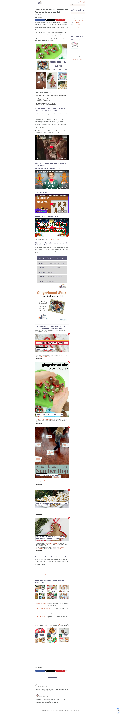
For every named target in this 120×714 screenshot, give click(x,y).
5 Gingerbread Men (40, 99)
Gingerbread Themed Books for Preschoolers (45, 103)
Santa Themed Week (43, 621)
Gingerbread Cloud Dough (45, 356)
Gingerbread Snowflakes (42, 701)
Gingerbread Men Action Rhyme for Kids (44, 98)
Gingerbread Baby (48, 123)
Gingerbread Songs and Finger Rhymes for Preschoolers (47, 96)
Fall (76, 26)
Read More (39, 358)
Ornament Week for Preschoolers (43, 608)
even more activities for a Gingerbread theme (56, 624)
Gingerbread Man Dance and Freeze (44, 100)
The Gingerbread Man (54, 239)
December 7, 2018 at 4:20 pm (42, 686)
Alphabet (78, 24)
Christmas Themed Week (42, 616)
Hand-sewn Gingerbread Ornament (50, 543)
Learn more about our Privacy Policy (76, 59)
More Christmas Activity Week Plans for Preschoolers (47, 104)
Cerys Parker (42, 695)
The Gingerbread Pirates (47, 574)
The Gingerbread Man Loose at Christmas (48, 571)
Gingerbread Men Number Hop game (50, 480)
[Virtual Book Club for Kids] (40, 3)
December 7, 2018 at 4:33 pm (43, 696)
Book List (78, 28)
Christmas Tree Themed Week (42, 603)
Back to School (79, 21)
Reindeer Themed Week (42, 613)
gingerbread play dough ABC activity (45, 419)
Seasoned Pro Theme (73, 710)
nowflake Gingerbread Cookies (42, 512)
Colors (77, 22)
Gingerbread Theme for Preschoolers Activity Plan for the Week (49, 101)
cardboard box (58, 548)
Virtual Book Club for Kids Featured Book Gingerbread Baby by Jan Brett (51, 95)
